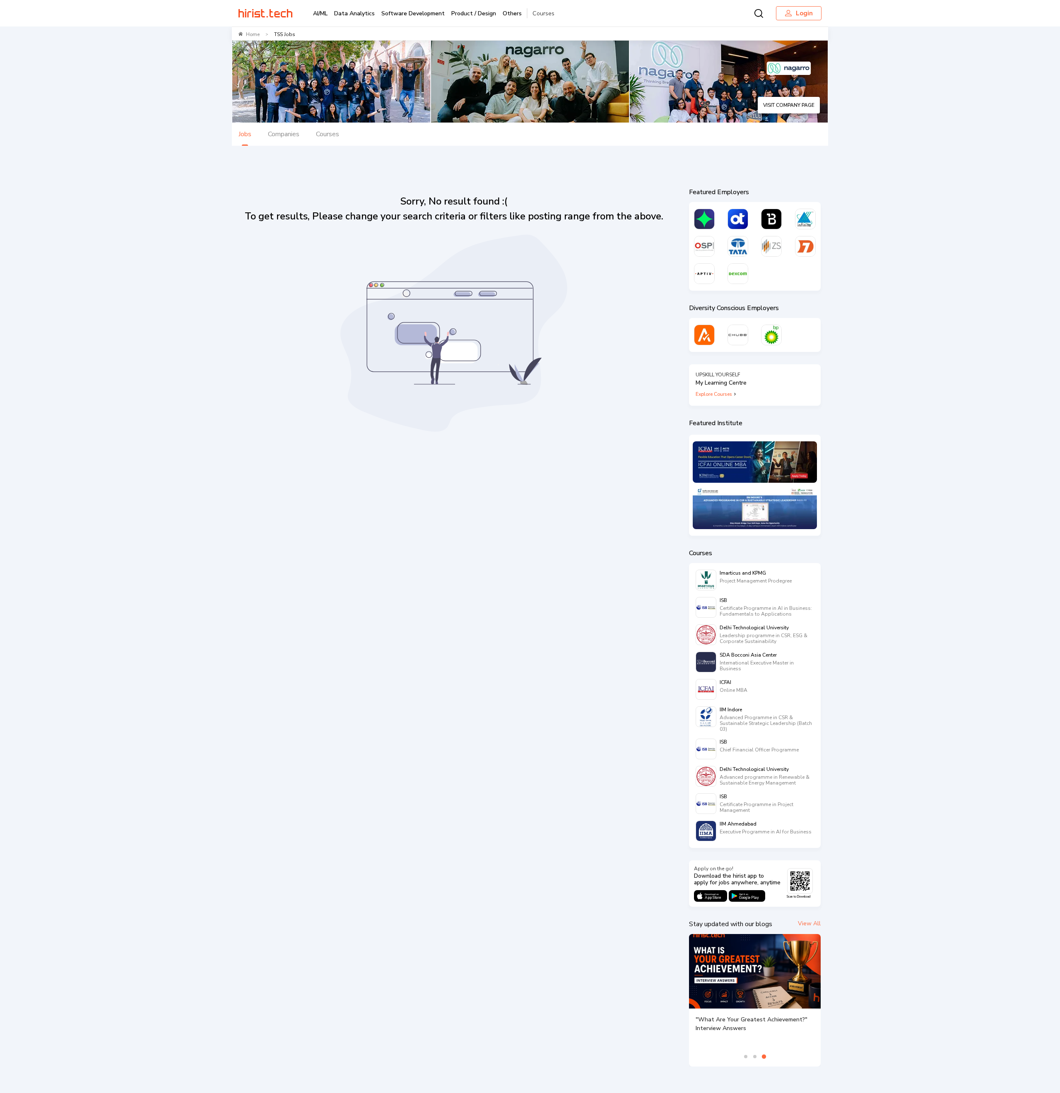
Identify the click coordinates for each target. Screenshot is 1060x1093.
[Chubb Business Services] (738, 335)
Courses (543, 13)
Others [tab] (512, 13)
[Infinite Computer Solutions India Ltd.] (805, 219)
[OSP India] (704, 246)
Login (804, 13)
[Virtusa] (704, 219)
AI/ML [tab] (320, 13)
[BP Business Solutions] (771, 335)
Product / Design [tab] (473, 13)
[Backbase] (771, 219)
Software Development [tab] (413, 13)
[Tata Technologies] (738, 246)
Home (253, 34)
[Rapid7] (805, 246)
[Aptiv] (704, 273)
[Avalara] (704, 335)
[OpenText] (738, 219)
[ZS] (771, 246)
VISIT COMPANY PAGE (788, 105)
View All (809, 923)
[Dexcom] (738, 273)
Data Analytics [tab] (354, 13)
